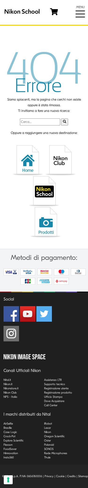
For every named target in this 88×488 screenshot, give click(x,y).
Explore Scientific (14, 440)
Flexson (8, 444)
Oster (47, 440)
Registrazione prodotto (58, 392)
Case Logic (10, 432)
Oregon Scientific (54, 436)
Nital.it (7, 380)
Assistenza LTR (53, 380)
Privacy (49, 476)
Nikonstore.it (11, 388)
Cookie (60, 476)
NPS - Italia (10, 396)
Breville (8, 427)
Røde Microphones (55, 453)
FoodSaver (10, 449)
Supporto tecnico (54, 384)
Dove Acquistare (54, 401)
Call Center (50, 405)
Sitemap (83, 476)
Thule (47, 457)
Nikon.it (8, 384)
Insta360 (9, 457)
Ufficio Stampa (53, 396)
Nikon (47, 432)
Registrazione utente (56, 388)
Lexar (47, 427)
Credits (71, 476)
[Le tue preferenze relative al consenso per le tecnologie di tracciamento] (8, 479)
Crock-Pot (9, 436)
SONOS (49, 449)
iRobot (48, 423)
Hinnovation (11, 453)
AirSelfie (8, 423)
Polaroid (49, 444)
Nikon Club (10, 392)
